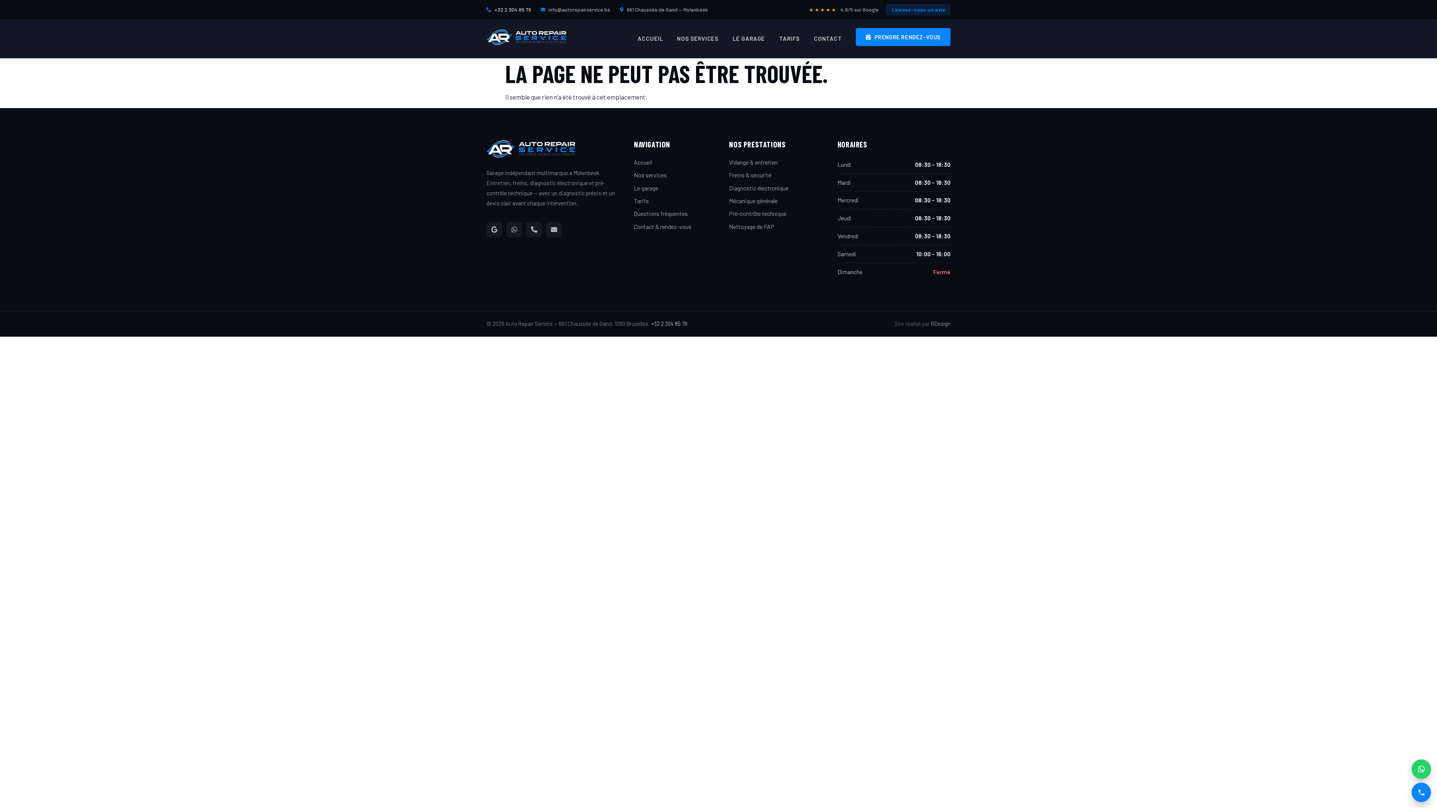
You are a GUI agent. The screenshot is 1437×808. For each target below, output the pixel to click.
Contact (828, 38)
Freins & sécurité (750, 174)
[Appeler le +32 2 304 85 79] (1421, 792)
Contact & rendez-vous (663, 226)
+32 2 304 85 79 (512, 9)
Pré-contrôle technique (758, 213)
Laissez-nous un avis (918, 9)
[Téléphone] (534, 230)
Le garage (749, 38)
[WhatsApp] (514, 230)
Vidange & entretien (753, 162)
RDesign (941, 323)
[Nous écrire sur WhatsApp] (1421, 769)
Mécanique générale (753, 200)
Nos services (697, 38)
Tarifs (789, 38)
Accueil (650, 38)
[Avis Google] (494, 230)
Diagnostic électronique (758, 188)
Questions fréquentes (661, 213)
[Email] (554, 230)
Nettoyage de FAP (751, 226)
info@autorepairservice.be (579, 9)
